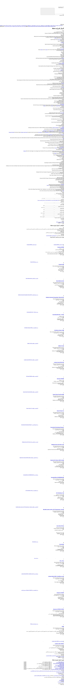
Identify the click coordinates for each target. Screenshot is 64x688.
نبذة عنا (63, 672)
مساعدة (60, 672)
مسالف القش (34, 25)
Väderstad (51, 26)
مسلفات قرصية (56, 25)
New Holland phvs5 (60, 280)
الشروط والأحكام (61, 675)
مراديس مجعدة (21, 26)
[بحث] (47, 11)
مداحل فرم (6, 26)
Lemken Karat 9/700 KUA (59, 362)
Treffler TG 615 (61, 345)
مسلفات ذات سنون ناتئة (11, 26)
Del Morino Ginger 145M (59, 330)
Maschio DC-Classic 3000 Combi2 (57, 460)
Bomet (32, 26)
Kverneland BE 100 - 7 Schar (58, 314)
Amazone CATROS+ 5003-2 (58, 609)
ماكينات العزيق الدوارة (17, 25)
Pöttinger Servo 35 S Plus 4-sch (57, 444)
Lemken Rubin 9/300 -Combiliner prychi (56, 576)
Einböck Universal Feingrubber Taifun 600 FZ (55, 297)
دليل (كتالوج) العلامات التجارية (38, 675)
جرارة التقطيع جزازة (29, 25)
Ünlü (54, 26)
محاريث (12, 25)
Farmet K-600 (61, 264)
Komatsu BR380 (61, 247)
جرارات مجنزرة (38, 25)
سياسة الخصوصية (54, 235)
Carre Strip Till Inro (60, 525)
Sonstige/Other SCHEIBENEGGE (57, 477)
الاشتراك (62, 234)
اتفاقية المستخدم (48, 235)
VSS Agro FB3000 (60, 378)
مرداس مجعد (62, 560)
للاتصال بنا (57, 672)
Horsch (34, 26)
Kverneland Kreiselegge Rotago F (57, 427)
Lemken (46, 26)
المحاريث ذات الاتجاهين (43, 25)
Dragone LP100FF (60, 592)
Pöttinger (48, 26)
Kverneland (39, 26)
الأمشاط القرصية (23, 25)
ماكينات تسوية (17, 26)
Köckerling (42, 26)
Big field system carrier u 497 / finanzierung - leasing (53, 509)
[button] (32, 20)
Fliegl (63, 626)
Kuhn (36, 26)
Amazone (29, 26)
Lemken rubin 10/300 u (59, 643)
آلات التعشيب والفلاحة (50, 25)
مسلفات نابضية (9, 25)
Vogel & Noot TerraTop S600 (58, 394)
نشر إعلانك (62, 231)
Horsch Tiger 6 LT (60, 410)
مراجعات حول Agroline (46, 675)
